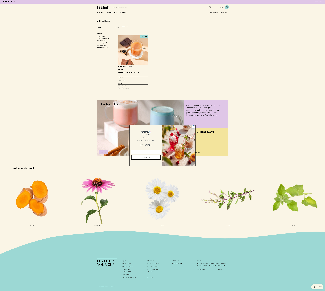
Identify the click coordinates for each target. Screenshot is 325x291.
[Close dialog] (193, 126)
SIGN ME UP (146, 157)
